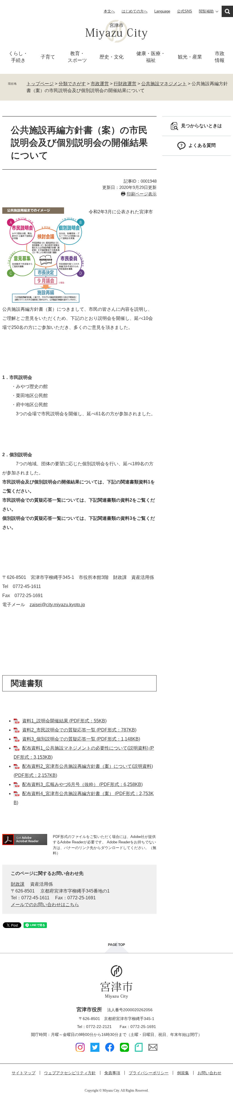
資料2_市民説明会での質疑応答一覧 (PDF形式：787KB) (79, 729)
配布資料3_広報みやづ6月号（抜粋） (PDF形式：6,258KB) (82, 784)
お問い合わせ (209, 1073)
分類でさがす (72, 83)
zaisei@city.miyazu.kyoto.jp (57, 604)
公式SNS (184, 11)
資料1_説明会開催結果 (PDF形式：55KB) (64, 720)
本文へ (109, 11)
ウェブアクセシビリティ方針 (70, 1073)
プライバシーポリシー (148, 1073)
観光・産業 (190, 57)
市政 (219, 57)
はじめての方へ (134, 11)
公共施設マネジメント (164, 83)
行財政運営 (125, 83)
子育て (48, 57)
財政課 (17, 884)
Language (162, 11)
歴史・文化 (111, 57)
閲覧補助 (206, 11)
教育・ (77, 57)
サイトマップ (24, 1073)
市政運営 (100, 83)
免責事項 (112, 1073)
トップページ (40, 83)
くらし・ (18, 57)
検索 (227, 11)
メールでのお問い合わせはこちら (45, 904)
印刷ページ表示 (142, 193)
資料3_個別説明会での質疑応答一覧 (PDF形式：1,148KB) (81, 739)
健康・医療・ (150, 57)
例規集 (183, 1073)
